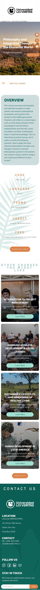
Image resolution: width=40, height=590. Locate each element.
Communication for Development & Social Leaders (20, 348)
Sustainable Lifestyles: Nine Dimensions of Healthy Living (20, 397)
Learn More (20, 316)
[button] (33, 55)
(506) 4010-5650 (12, 541)
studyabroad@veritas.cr (11, 544)
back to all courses (17, 83)
